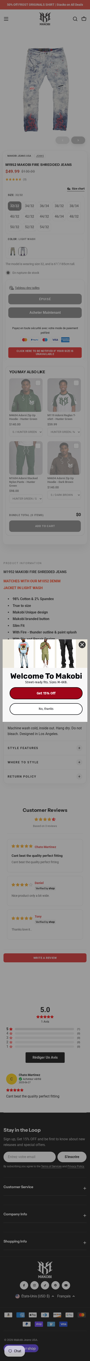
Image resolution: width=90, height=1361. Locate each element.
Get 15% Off (46, 693)
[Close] (82, 644)
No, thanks (46, 709)
